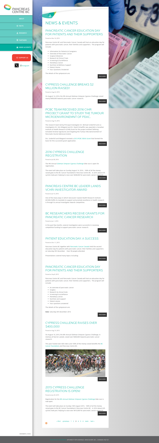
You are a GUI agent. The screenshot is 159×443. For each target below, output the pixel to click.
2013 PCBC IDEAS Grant (82, 138)
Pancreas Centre (17, 8)
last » (92, 421)
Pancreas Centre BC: (58, 440)
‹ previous (65, 421)
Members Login (25, 434)
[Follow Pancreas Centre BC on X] (17, 65)
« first (59, 421)
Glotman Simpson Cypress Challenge (70, 164)
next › (87, 421)
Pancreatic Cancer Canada (79, 246)
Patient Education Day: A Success (72, 238)
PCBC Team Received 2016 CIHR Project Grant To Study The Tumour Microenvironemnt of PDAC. (74, 113)
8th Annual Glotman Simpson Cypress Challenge (77, 399)
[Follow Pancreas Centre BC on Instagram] (24, 66)
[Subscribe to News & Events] (46, 423)
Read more (103, 76)
